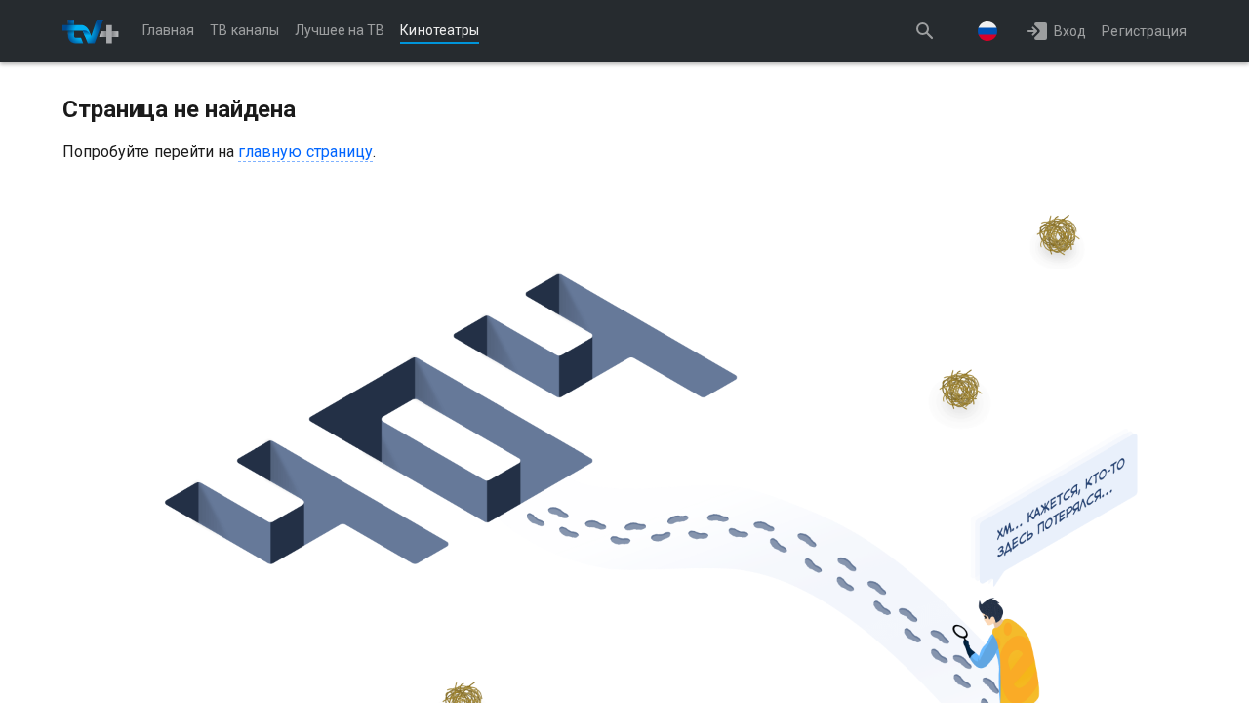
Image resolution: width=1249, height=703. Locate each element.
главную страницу (305, 152)
